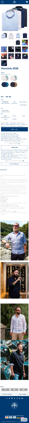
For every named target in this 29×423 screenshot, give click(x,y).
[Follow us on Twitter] (9, 398)
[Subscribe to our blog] (19, 398)
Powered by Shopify (22, 421)
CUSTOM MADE (14, 147)
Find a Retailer (14, 163)
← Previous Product (6, 394)
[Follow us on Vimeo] (14, 398)
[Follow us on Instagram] (12, 398)
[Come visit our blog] (17, 398)
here (4, 210)
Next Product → (23, 394)
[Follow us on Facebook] (7, 398)
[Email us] (22, 398)
